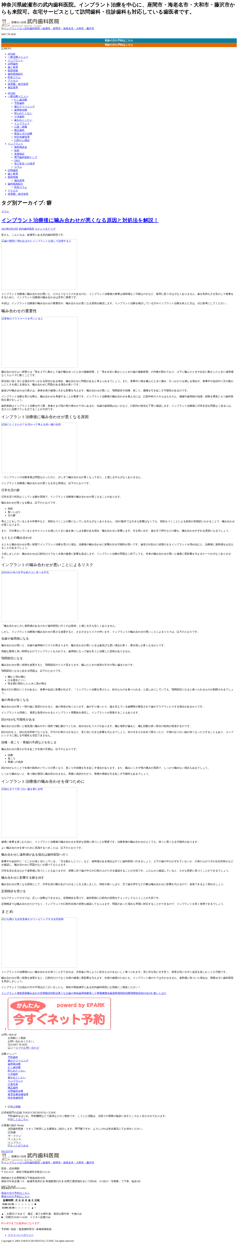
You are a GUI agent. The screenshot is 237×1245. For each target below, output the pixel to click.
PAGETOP (7, 1151)
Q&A (17, 160)
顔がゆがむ (147, 993)
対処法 (54, 993)
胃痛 (99, 993)
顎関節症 (135, 993)
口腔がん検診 (22, 140)
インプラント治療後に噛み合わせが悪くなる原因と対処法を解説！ (80, 220)
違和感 (116, 993)
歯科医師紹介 (15, 74)
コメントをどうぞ (45, 228)
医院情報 (13, 70)
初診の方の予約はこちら (119, 40)
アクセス (13, 80)
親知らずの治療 (23, 133)
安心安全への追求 (24, 163)
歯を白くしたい (23, 120)
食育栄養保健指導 (18, 1094)
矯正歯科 (19, 130)
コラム (18, 167)
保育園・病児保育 (18, 84)
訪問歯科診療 (15, 1091)
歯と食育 (13, 67)
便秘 (19, 993)
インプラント (15, 60)
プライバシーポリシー (21, 1235)
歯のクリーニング (24, 106)
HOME (11, 54)
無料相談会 (20, 147)
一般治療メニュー (18, 57)
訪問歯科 (13, 63)
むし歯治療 (20, 99)
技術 (16, 150)
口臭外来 (13, 1084)
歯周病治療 (20, 109)
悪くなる (63, 993)
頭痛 (127, 993)
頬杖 (122, 993)
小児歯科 (19, 116)
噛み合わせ (33, 993)
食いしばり (159, 993)
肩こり (93, 993)
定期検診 (45, 993)
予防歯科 (19, 103)
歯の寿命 (73, 993)
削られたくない (23, 113)
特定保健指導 (22, 137)
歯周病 (82, 993)
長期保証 (19, 153)
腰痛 (104, 993)
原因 (24, 993)
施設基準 (13, 87)
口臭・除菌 (20, 126)
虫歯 (109, 993)
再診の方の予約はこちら (119, 44)
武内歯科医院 (26, 228)
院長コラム (14, 77)
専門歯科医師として (25, 157)
